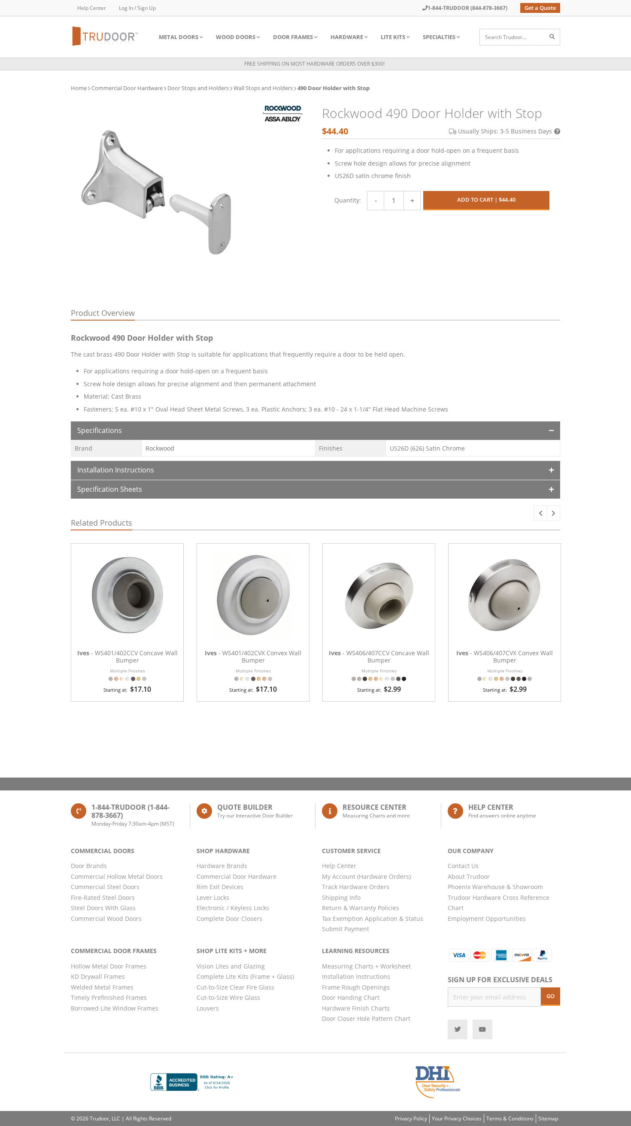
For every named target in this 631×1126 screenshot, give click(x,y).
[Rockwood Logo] (282, 113)
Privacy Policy (411, 1118)
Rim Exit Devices (220, 887)
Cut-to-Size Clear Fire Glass (235, 987)
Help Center (91, 8)
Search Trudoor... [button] (505, 37)
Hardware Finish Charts (356, 1008)
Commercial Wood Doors (106, 918)
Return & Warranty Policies (360, 908)
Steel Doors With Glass (103, 908)
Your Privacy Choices (457, 1118)
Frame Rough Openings (356, 987)
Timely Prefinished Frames (109, 997)
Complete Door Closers (229, 918)
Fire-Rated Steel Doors (103, 897)
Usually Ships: (505, 131)
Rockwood (160, 448)
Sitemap (548, 1118)
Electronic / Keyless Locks (233, 908)
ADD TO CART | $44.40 (486, 199)
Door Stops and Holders (198, 88)
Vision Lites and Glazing (231, 966)
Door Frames (293, 37)
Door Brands (89, 866)
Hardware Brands (222, 866)
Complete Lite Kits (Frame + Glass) (245, 976)
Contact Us (463, 866)
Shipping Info (341, 897)
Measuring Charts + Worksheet (366, 966)
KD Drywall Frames (98, 976)
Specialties (439, 37)
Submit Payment (345, 929)
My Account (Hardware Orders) (366, 876)
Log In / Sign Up (137, 8)
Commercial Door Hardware (127, 88)
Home (79, 88)
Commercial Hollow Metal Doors (117, 876)
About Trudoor (469, 876)
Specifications (99, 430)
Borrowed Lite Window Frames (114, 1008)
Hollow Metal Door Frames (108, 966)
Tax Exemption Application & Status (372, 918)
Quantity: (347, 200)
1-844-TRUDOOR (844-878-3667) (467, 8)
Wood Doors (235, 37)
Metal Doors (178, 37)
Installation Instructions (115, 470)
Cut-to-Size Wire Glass (228, 997)
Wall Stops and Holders (263, 88)
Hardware (347, 37)
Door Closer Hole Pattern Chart (366, 1018)
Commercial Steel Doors (105, 887)
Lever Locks (213, 897)
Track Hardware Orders (355, 887)
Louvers (208, 1008)
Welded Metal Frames (102, 987)
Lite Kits (393, 37)
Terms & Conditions (510, 1118)
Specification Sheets (109, 489)
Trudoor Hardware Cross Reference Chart (498, 902)
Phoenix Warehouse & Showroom (495, 887)
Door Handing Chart (350, 997)
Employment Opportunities (487, 918)
